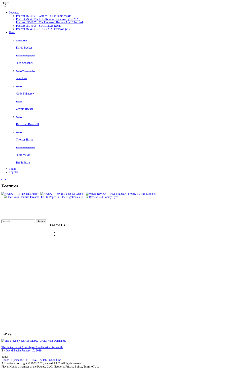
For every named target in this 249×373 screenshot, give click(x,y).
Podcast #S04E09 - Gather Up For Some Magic (43, 15)
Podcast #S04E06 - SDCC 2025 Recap (38, 25)
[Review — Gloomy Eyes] (101, 197)
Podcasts (14, 12)
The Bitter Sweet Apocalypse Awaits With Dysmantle (32, 347)
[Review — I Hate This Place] (19, 193)
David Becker (14, 350)
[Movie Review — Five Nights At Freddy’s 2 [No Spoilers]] (120, 193)
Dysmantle (17, 360)
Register (13, 172)
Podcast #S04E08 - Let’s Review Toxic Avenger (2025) (48, 19)
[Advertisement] (161, 274)
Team (12, 32)
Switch (43, 360)
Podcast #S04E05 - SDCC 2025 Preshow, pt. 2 (43, 28)
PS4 (34, 360)
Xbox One (55, 360)
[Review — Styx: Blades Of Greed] (60, 193)
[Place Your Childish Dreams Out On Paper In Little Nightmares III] (42, 197)
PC (28, 360)
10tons (5, 360)
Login (12, 168)
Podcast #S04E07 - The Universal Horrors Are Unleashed (49, 22)
